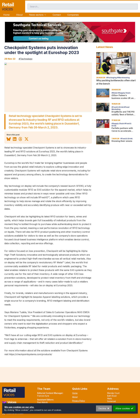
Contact (57, 14)
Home (6, 14)
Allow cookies (122, 408)
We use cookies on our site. (19, 407)
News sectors (36, 14)
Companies (73, 14)
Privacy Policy (78, 401)
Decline (102, 408)
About (19, 14)
